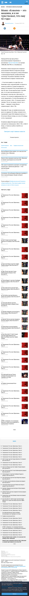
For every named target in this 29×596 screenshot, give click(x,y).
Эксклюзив (4, 147)
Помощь (3, 551)
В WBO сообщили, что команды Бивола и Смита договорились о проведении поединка (14, 527)
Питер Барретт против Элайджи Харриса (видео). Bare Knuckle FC (12, 474)
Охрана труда (4, 555)
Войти (26, 3)
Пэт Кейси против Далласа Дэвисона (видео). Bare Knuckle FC (13, 481)
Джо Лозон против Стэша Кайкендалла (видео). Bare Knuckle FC (14, 471)
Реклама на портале (5, 553)
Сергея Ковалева (13, 62)
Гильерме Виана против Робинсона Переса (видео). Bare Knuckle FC (13, 485)
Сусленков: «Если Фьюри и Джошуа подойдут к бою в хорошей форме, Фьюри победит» (14, 174)
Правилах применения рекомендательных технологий (13, 567)
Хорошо (14, 593)
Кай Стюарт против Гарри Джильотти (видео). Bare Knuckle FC (14, 459)
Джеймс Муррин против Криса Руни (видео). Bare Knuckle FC (13, 489)
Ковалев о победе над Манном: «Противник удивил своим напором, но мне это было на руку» (13, 183)
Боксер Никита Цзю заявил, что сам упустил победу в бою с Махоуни (13, 152)
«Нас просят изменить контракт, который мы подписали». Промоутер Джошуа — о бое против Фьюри (14, 166)
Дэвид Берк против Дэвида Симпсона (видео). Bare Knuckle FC (14, 496)
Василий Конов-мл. (9, 23)
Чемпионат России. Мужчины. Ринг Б (12, 448)
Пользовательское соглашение (8, 554)
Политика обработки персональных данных (11, 556)
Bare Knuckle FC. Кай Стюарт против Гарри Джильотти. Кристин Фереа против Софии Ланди (13, 500)
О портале (3, 552)
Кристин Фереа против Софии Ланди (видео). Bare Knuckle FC (13, 467)
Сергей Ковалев (5, 145)
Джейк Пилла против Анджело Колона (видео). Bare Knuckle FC (14, 492)
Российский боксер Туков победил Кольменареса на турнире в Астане (11, 513)
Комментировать (14, 137)
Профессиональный (14, 7)
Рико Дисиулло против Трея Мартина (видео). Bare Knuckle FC (14, 478)
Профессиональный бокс (8, 516)
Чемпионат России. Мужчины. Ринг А (12, 446)
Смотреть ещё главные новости (14, 131)
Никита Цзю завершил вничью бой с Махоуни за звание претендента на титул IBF (14, 159)
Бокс (3, 7)
